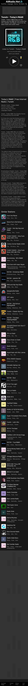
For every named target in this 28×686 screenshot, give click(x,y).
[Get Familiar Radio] (3, 545)
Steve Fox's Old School (14, 222)
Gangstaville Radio (13, 291)
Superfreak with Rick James (16, 352)
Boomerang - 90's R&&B (15, 258)
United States (10, 107)
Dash (19, 437)
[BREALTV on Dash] (3, 473)
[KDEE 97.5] (3, 398)
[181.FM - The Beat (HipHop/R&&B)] (3, 319)
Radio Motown (11, 346)
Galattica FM (11, 525)
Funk (8, 218)
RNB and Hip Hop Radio (14, 284)
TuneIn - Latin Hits (13, 422)
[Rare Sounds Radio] (3, 532)
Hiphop (9, 232)
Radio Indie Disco (12, 538)
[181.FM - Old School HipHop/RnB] (3, 305)
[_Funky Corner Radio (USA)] (3, 245)
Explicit (20, 453)
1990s (8, 260)
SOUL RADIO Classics (14, 359)
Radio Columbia (12, 492)
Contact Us (11, 684)
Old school (10, 399)
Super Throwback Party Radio (17, 416)
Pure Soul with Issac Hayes (15, 264)
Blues (8, 480)
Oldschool (15, 308)
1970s (8, 336)
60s (8, 240)
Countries (4, 4)
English (10, 110)
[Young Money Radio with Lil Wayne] (3, 450)
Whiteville (18, 468)
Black (16, 287)
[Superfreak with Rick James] (3, 353)
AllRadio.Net (13, 1)
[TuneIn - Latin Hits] (3, 423)
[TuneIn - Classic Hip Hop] (3, 312)
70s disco (16, 240)
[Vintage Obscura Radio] (3, 457)
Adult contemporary (12, 267)
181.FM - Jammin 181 (13, 278)
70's (13, 342)
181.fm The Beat (12, 428)
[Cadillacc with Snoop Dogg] (3, 436)
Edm (14, 489)
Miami (18, 293)
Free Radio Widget (3, 684)
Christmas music (11, 274)
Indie (13, 293)
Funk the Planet (12, 215)
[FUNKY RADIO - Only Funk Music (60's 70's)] (3, 237)
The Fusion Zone (12, 505)
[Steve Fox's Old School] (3, 223)
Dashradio (10, 439)
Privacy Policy (17, 684)
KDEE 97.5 (10, 397)
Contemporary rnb (12, 437)
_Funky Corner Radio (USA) (16, 244)
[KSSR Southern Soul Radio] (3, 479)
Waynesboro (17, 280)
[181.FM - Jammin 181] (3, 279)
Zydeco (17, 480)
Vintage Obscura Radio (14, 456)
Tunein (14, 108)
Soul (10, 108)
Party (13, 418)
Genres (16, 4)
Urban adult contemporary (14, 547)
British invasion (18, 405)
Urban (12, 224)
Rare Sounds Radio (13, 531)
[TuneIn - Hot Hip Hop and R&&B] (3, 229)
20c (13, 260)
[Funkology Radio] (3, 372)
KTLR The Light (12, 384)
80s (18, 246)
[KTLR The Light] (3, 385)
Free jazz (9, 386)
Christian (9, 489)
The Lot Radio (11, 390)
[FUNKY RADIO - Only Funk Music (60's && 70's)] (3, 251)
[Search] (26, 4)
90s (16, 260)
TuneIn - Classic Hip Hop (15, 311)
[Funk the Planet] (3, 217)
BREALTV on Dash (13, 472)
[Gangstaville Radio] (3, 292)
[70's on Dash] (3, 334)
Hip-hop (9, 367)
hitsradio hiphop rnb (13, 365)
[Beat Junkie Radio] (3, 500)
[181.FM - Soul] (3, 379)
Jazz (13, 412)
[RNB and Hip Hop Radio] (3, 286)
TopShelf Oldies (12, 403)
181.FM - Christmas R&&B (15, 272)
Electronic (14, 393)
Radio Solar (10, 511)
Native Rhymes (12, 517)
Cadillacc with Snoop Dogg (16, 435)
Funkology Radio (12, 371)
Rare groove (16, 459)
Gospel (9, 412)
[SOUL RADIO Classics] (3, 360)
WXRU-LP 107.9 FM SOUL (15, 409)
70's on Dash (11, 333)
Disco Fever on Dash (13, 340)
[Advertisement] (14, 10)
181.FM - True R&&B (13, 442)
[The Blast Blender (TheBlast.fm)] (3, 485)
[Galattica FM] (3, 526)
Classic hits (22, 267)
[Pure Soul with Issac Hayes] (3, 265)
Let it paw (24, 684)
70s (11, 240)
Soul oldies (14, 330)
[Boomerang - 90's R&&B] (3, 259)
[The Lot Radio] (3, 391)
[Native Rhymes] (3, 519)
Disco (8, 348)
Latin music (10, 424)
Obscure (9, 459)
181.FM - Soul (11, 378)
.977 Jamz (10, 297)
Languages (10, 4)
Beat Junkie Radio (13, 498)
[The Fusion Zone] (3, 506)
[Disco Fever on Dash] (3, 341)
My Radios (22, 4)
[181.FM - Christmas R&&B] (3, 273)
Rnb (7, 108)
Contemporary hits (13, 268)
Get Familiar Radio (13, 544)
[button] (14, 61)
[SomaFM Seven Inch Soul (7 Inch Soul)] (3, 327)
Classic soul (10, 361)
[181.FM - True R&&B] (3, 443)
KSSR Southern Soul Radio (15, 478)
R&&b (12, 374)
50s (8, 405)
